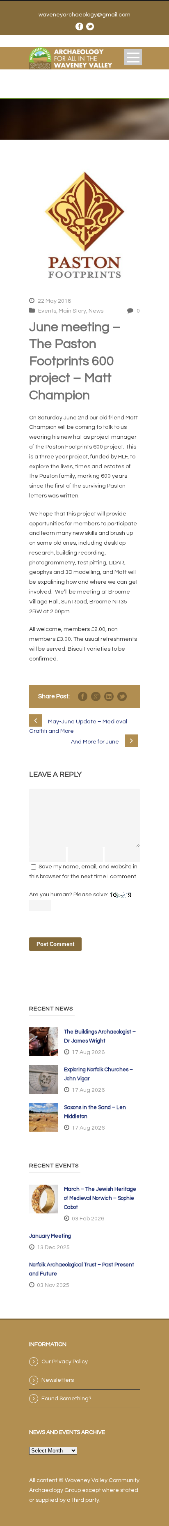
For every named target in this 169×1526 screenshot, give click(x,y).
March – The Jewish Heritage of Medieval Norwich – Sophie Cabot (100, 1198)
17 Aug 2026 (88, 1052)
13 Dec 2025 (53, 1247)
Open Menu (133, 57)
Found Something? (66, 1399)
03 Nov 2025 (53, 1285)
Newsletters (57, 1380)
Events (47, 311)
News (96, 311)
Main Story (72, 311)
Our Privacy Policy (64, 1362)
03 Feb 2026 (88, 1219)
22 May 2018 (54, 301)
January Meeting (50, 1236)
